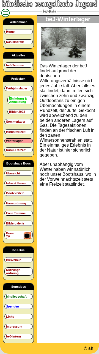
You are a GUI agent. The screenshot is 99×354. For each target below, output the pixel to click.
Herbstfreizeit (16, 131)
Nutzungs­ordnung (13, 271)
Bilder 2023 (17, 111)
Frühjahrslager (16, 88)
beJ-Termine (15, 65)
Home (10, 31)
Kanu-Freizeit (16, 150)
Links (10, 316)
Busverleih (13, 260)
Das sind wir (15, 41)
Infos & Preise (16, 183)
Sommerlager (15, 121)
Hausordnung (16, 203)
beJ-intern (13, 336)
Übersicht (13, 173)
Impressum (14, 326)
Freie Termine (16, 213)
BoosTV (10, 235)
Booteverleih (15, 193)
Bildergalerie (15, 223)
